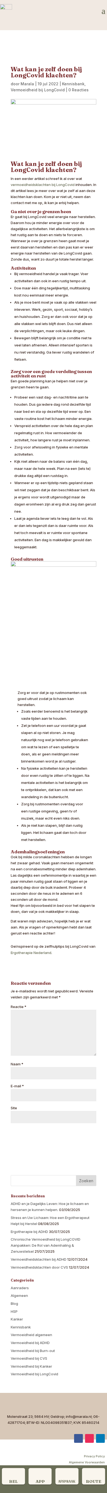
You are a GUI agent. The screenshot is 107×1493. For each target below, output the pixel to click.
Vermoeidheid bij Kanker (31, 1366)
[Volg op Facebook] (78, 1438)
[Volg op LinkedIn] (100, 1438)
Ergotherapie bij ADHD (29, 1231)
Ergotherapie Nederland (31, 952)
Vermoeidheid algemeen (31, 1335)
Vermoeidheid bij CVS (29, 1358)
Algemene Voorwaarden (87, 1462)
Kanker (17, 1319)
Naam (17, 1064)
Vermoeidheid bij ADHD (30, 1342)
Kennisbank (73, 83)
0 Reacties (78, 90)
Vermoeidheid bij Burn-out (33, 1350)
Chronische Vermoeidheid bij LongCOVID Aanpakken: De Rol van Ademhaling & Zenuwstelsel (45, 1245)
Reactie (18, 1006)
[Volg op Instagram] (89, 1438)
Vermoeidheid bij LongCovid (38, 90)
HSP (14, 1311)
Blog (14, 1303)
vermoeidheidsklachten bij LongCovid (43, 184)
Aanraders (20, 1288)
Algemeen (19, 1295)
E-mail (17, 1086)
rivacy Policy (95, 1456)
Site (14, 1108)
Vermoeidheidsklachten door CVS (39, 1267)
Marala (27, 83)
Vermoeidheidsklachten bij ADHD (38, 1259)
